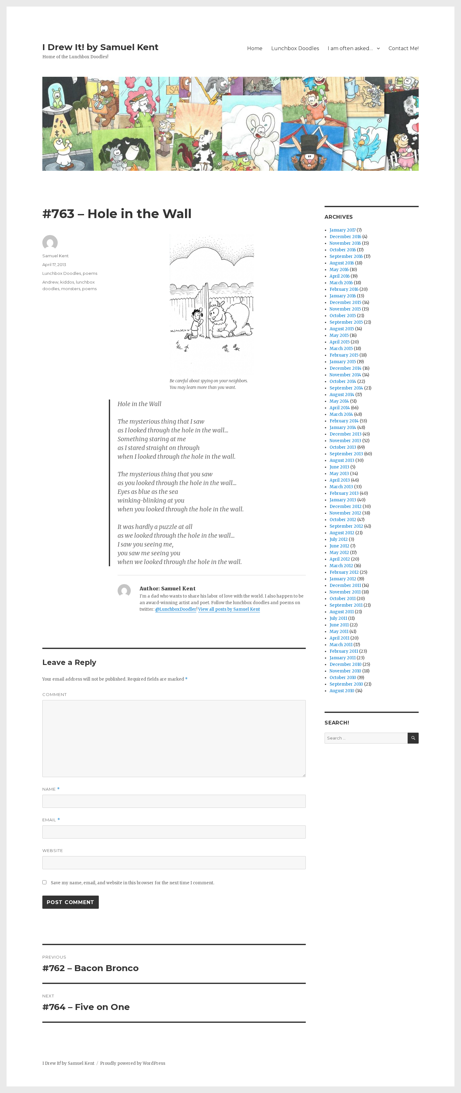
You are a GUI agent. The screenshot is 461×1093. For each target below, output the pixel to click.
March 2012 (341, 565)
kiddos (67, 282)
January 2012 (343, 579)
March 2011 (341, 644)
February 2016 (344, 289)
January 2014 (343, 427)
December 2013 (346, 434)
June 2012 (339, 546)
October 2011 (343, 598)
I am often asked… (350, 48)
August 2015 (342, 329)
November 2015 (345, 309)
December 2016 (345, 236)
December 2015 (345, 302)
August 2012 (342, 533)
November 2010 (345, 671)
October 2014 (343, 381)
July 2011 (338, 618)
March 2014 (341, 414)
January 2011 (343, 658)
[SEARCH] (413, 738)
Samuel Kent (55, 255)
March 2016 (341, 282)
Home (254, 48)
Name (51, 789)
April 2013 (340, 480)
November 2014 (345, 375)
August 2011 (342, 611)
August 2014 (342, 394)
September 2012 (346, 526)
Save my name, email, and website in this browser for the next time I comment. (132, 883)
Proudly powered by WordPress (132, 1063)
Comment (54, 694)
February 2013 (344, 493)
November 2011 (345, 592)
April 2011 (339, 638)
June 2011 (339, 625)
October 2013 (343, 447)
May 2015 (339, 335)
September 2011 (346, 605)
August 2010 (342, 690)
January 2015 (343, 361)
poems (90, 273)
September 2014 (346, 388)
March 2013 (341, 486)
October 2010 (343, 677)
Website (52, 850)
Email (51, 820)
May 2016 (339, 269)
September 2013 (346, 454)
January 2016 (343, 296)
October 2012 (343, 519)
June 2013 (339, 467)
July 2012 (339, 539)
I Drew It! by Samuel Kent (100, 47)
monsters (70, 288)
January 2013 (343, 500)
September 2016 (346, 256)
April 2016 (340, 276)
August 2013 (342, 460)
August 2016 (342, 263)
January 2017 (343, 230)
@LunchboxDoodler (175, 609)
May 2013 (339, 473)
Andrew (50, 282)
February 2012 (344, 572)
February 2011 (344, 651)
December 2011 (345, 585)
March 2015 (341, 348)
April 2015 (340, 342)
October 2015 (343, 315)
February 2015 (344, 355)
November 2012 (345, 513)
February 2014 (344, 421)
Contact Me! (404, 48)
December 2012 (346, 506)
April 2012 (340, 559)
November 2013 (345, 440)
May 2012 (339, 552)
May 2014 (339, 401)
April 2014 (340, 408)
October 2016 (343, 250)
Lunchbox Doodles (295, 48)
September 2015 (346, 322)
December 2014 (346, 368)
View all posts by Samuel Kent (229, 609)
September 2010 (346, 684)
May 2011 (339, 631)
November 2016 (345, 243)
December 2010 (346, 664)
